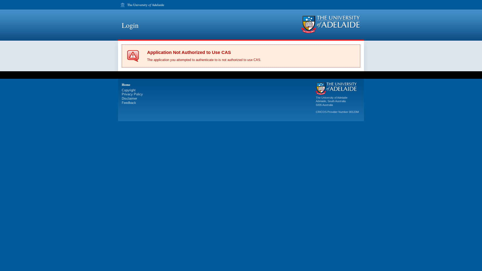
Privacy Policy (132, 94)
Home (126, 84)
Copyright (129, 90)
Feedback (129, 103)
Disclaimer (129, 98)
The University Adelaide (145, 5)
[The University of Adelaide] (331, 25)
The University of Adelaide (331, 97)
